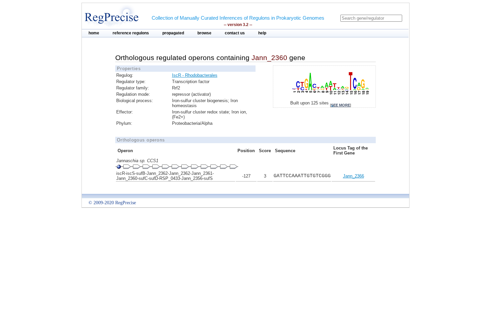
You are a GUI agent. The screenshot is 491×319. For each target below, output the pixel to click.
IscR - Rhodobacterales (194, 75)
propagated (173, 33)
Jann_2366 (353, 176)
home (94, 33)
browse (204, 33)
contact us (235, 33)
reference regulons (131, 33)
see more (340, 105)
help (262, 33)
